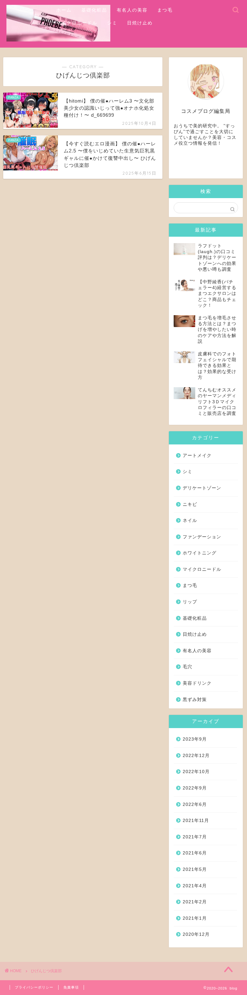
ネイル (190, 520)
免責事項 (71, 987)
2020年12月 (196, 934)
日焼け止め (140, 23)
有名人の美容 (132, 10)
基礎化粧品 (94, 10)
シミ (112, 23)
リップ (190, 601)
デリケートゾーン (202, 488)
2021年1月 (195, 918)
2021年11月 (196, 820)
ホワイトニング (199, 553)
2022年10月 (196, 771)
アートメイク (197, 455)
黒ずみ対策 (195, 699)
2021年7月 (195, 837)
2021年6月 (195, 853)
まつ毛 (165, 10)
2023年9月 (195, 739)
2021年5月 (195, 869)
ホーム (64, 10)
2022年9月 (195, 788)
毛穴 (187, 666)
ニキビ (190, 504)
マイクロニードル (76, 23)
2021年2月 (195, 901)
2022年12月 (196, 755)
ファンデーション (202, 536)
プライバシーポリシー (34, 987)
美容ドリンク (197, 683)
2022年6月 (195, 804)
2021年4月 (195, 885)
